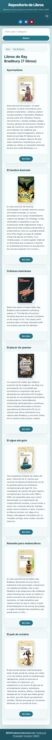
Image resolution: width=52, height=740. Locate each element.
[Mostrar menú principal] (47, 16)
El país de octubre (18, 634)
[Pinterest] (31, 22)
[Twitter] (20, 22)
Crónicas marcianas (19, 271)
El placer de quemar (19, 347)
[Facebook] (26, 22)
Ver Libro (26, 159)
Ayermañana (14, 70)
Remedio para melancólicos (24, 543)
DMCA (36, 736)
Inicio (8, 49)
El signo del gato (17, 440)
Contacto (28, 736)
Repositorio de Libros (26, 5)
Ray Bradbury (19, 49)
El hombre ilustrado (18, 170)
